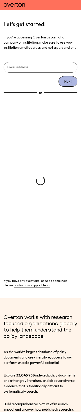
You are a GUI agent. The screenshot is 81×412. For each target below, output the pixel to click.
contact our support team (32, 285)
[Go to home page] (14, 5)
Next (68, 81)
